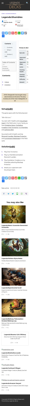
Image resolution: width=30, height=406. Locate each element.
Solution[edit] (5, 70)
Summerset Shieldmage (12, 138)
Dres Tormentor (13, 127)
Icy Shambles (23, 127)
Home (3, 13)
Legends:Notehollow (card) (11, 353)
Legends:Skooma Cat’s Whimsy (15, 334)
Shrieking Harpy (10, 125)
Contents (9, 47)
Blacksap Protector (20, 136)
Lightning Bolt (9, 130)
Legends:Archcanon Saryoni (11, 383)
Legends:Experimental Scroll (11, 288)
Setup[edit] (5, 68)
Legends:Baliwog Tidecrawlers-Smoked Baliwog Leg (13, 320)
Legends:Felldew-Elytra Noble (12, 258)
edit (10, 109)
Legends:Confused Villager (11, 368)
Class (21, 64)
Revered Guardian (7, 136)
